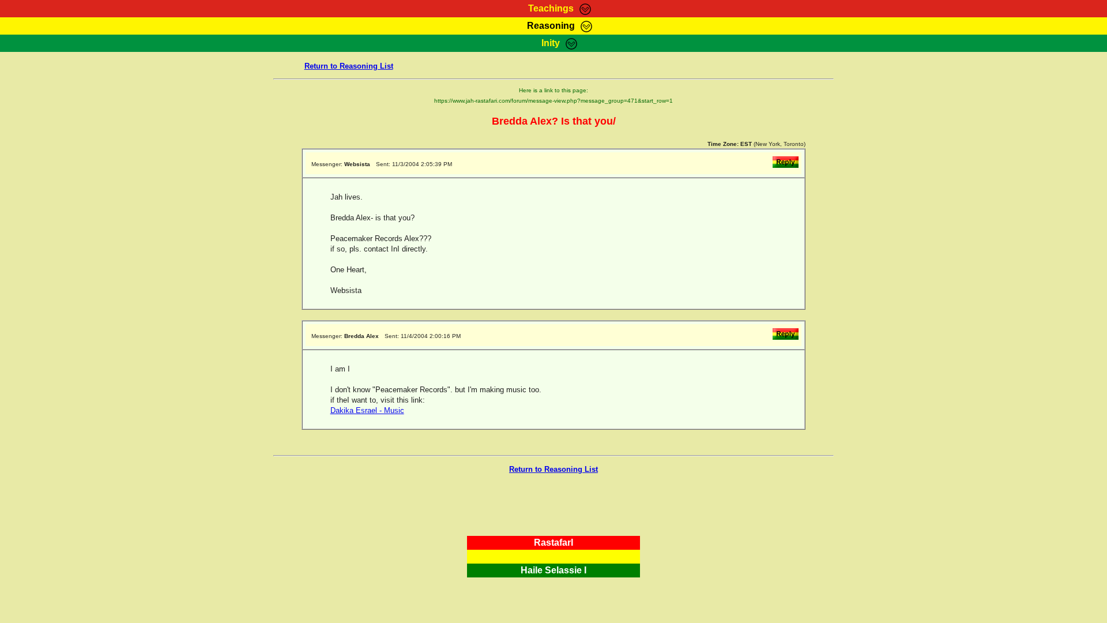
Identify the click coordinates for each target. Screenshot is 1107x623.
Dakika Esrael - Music (367, 410)
